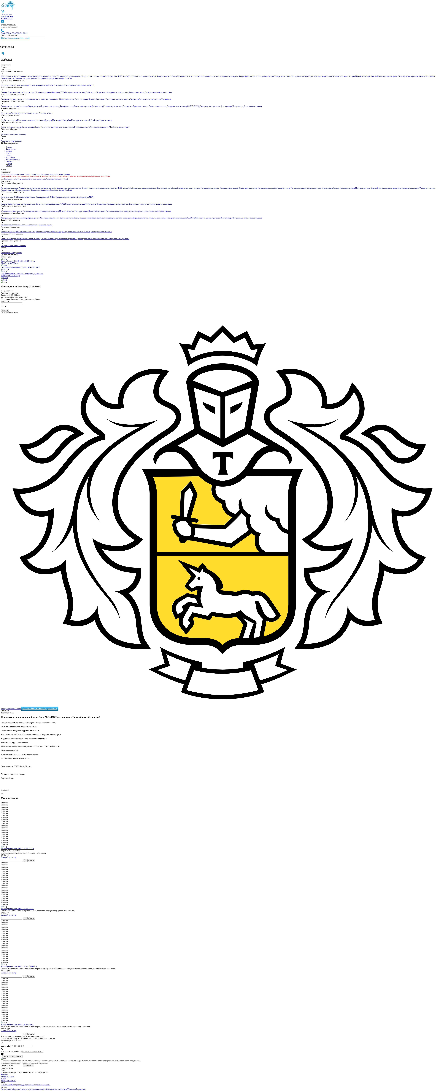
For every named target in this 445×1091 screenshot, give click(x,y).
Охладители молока (427, 76)
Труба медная (91, 92)
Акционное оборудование (11, 141)
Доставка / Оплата (13, 159)
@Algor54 (6, 59)
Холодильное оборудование (12, 1089)
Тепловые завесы (45, 113)
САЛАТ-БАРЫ (193, 106)
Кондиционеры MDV (85, 85)
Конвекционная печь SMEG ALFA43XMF (17, 849)
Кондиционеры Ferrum (26, 85)
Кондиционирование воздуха (34, 1089)
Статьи (39, 1085)
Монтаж (9, 151)
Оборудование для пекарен (11, 99)
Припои (4, 92)
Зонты (37, 127)
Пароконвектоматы (140, 106)
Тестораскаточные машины (150, 99)
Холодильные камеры (9, 76)
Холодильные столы (282, 76)
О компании (6, 1085)
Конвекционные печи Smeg (57, 179)
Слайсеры (95, 120)
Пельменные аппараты (26, 120)
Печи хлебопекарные (97, 99)
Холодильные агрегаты (210, 76)
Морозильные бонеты (330, 76)
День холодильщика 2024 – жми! (16, 38)
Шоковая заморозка (22, 78)
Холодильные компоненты (56, 1089)
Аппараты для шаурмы (10, 106)
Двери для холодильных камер (69, 76)
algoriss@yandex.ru (8, 25)
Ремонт (8, 155)
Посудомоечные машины (177, 106)
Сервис (21, 174)
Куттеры (48, 120)
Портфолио (10, 157)
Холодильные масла (136, 92)
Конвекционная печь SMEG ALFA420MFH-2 (19, 967)
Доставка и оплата (47, 174)
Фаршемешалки (105, 120)
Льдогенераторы (314, 76)
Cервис (8, 153)
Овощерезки (128, 106)
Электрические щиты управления (158, 92)
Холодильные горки (266, 76)
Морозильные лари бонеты (366, 76)
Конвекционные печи (31, 99)
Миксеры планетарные (50, 99)
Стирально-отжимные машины (13, 134)
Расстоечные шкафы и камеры (118, 99)
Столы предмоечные (121, 127)
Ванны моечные (28, 127)
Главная (9, 147)
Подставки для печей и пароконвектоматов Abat (93, 127)
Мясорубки (66, 120)
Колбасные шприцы (9, 120)
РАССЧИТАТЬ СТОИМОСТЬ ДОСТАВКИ (39, 709)
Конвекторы (6, 113)
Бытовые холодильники (40, 78)
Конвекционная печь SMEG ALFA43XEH (17, 909)
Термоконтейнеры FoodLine (61, 78)
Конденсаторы (29, 92)
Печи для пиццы (81, 99)
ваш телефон (6, 1046)
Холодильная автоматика (75, 92)
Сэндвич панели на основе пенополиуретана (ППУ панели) (105, 76)
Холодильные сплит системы (188, 76)
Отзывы (9, 166)
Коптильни (40, 120)
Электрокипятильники (253, 106)
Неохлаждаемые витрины (387, 76)
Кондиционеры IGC (9, 85)
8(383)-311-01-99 (20, 33)
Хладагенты (101, 92)
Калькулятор (11, 149)
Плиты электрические (157, 106)
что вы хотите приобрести (11, 1051)
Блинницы (23, 106)
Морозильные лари (347, 76)
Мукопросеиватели (66, 99)
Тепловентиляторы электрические (24, 113)
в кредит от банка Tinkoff (11, 709)
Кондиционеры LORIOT (45, 85)
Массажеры (56, 120)
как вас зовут (6, 1041)
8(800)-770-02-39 (7, 33)
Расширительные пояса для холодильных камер (37, 76)
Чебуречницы (237, 106)
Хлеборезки (166, 99)
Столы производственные (11, 127)
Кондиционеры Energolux (66, 85)
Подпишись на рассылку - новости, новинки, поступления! (24, 1063)
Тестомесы (134, 99)
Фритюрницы (226, 106)
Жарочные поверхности (49, 106)
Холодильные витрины (229, 76)
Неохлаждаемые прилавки (408, 76)
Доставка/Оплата (29, 1085)
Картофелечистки (67, 106)
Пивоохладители (7, 78)
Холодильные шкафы (299, 76)
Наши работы (16, 1085)
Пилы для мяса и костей (80, 120)
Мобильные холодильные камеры (142, 76)
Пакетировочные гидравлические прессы (57, 127)
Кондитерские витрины (248, 76)
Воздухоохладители (15, 92)
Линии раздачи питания (112, 106)
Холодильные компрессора (117, 92)
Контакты (9, 162)
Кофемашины (97, 106)
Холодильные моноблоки (167, 76)
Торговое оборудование (19, 179)
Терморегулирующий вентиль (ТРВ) (50, 92)
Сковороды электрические (210, 106)
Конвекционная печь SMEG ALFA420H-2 (17, 1024)
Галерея (9, 164)
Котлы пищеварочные (83, 106)
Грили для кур (34, 106)
